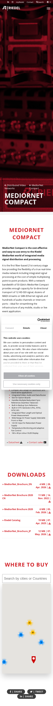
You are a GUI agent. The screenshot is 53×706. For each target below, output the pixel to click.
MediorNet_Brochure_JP (17, 531)
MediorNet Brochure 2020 (18, 509)
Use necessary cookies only (26, 384)
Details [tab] (26, 328)
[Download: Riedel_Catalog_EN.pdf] (49, 523)
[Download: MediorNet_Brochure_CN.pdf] (49, 501)
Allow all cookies (26, 376)
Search (41, 2)
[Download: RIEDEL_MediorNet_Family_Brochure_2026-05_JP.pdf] (49, 534)
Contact (30, 2)
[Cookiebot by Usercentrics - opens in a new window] (38, 320)
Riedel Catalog (12, 520)
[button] (34, 659)
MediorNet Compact (36, 187)
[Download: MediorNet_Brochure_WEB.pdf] (49, 512)
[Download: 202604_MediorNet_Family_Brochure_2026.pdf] (49, 487)
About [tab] (43, 328)
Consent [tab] (9, 328)
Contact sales (36, 442)
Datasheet (14, 442)
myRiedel (20, 2)
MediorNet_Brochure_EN (18, 484)
